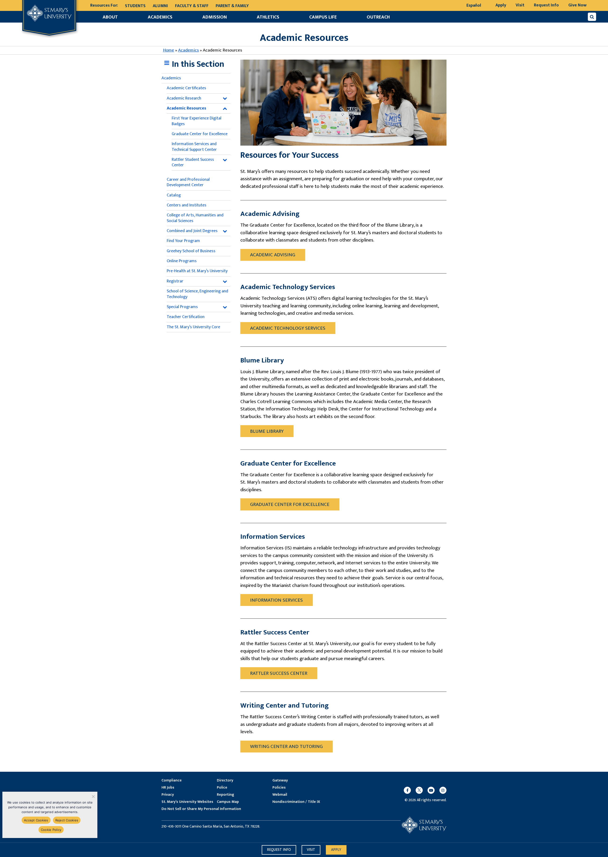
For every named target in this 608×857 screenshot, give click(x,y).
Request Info (546, 5)
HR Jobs (168, 787)
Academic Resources (186, 108)
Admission (214, 17)
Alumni (160, 6)
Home (168, 50)
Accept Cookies (36, 820)
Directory (225, 780)
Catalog (174, 195)
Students (135, 6)
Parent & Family (232, 6)
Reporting (225, 795)
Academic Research (184, 98)
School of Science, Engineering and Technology (197, 294)
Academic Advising (272, 255)
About (110, 17)
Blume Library (267, 431)
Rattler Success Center (278, 673)
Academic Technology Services (287, 328)
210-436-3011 (171, 826)
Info (279, 850)
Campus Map (228, 802)
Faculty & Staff (192, 6)
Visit (520, 5)
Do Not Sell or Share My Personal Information (201, 809)
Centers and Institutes (186, 205)
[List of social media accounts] (422, 790)
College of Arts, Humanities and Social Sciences (195, 218)
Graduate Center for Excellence (200, 134)
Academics (160, 17)
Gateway (280, 780)
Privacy (168, 795)
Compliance (172, 780)
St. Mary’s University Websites (187, 802)
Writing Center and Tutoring (286, 746)
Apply (500, 5)
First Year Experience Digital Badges (196, 121)
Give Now (577, 5)
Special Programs (182, 306)
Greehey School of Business (191, 251)
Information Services (276, 600)
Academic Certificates (186, 88)
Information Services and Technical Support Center (194, 146)
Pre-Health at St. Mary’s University (197, 271)
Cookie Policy (51, 830)
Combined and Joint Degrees (192, 230)
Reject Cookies (66, 820)
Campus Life (323, 17)
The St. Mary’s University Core (193, 327)
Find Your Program (183, 240)
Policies (279, 787)
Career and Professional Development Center (188, 182)
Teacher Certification (185, 316)
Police (222, 787)
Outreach (378, 17)
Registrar (175, 281)
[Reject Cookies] (93, 796)
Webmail (279, 795)
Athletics (268, 17)
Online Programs (182, 261)
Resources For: (104, 5)
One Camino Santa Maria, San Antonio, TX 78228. (221, 826)
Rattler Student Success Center (193, 162)
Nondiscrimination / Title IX (296, 802)
